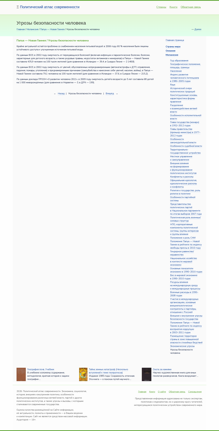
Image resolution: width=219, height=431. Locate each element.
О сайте (162, 391)
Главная (21, 29)
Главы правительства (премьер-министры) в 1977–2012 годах (185, 132)
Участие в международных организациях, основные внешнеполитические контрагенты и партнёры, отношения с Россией (184, 306)
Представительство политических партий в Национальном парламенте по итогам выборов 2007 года (186, 209)
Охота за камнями (162, 369)
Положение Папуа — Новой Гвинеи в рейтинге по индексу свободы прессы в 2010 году (186, 244)
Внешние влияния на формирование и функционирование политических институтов (183, 168)
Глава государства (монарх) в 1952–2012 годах (184, 124)
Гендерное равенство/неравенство (182, 253)
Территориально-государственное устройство (185, 151)
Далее (197, 29)
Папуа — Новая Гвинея (52, 29)
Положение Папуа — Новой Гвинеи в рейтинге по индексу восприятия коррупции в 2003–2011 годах (186, 327)
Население (176, 71)
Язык (172, 84)
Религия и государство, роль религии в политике (185, 192)
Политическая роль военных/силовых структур (185, 219)
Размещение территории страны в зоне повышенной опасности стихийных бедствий (186, 339)
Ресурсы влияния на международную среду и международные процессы (185, 285)
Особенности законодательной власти (183, 141)
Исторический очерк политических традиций (182, 90)
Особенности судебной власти (186, 146)
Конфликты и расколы (181, 176)
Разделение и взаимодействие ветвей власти (183, 108)
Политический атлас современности (49, 7)
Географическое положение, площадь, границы (185, 66)
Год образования (179, 60)
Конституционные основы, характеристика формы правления (183, 98)
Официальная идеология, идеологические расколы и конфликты (183, 183)
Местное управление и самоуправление (181, 158)
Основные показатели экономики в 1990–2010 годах (186, 270)
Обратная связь (191, 7)
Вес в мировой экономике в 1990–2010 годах (183, 277)
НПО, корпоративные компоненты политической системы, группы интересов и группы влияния (184, 229)
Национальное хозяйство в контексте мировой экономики (183, 261)
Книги (173, 7)
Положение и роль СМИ (182, 237)
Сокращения (195, 391)
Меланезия (32, 29)
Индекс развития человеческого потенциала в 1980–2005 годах (184, 78)
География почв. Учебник (40, 369)
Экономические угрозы (182, 346)
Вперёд (110, 93)
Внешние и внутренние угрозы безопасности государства (186, 317)
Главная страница (175, 40)
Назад (61, 93)
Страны (161, 7)
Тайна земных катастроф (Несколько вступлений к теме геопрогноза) (108, 371)
